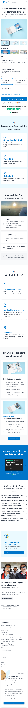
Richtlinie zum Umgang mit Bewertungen (11, 637)
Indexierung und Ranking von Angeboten (11, 639)
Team (2, 662)
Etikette (3, 648)
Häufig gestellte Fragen (7, 634)
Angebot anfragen (7, 598)
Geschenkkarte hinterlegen (14, 552)
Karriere (3, 664)
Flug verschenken (14, 438)
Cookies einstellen (14, 699)
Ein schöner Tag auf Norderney (10, 606)
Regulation (4, 632)
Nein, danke (21, 673)
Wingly (2, 605)
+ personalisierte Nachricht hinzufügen (11, 94)
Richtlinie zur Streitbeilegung (8, 641)
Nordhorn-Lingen (10, 605)
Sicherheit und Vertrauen (7, 627)
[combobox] (17, 2)
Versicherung (4, 630)
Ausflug (18, 605)
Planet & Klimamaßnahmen (8, 625)
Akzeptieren (14, 703)
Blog (2, 660)
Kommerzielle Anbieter (6, 650)
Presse (3, 667)
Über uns (3, 657)
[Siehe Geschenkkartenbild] (5, 43)
